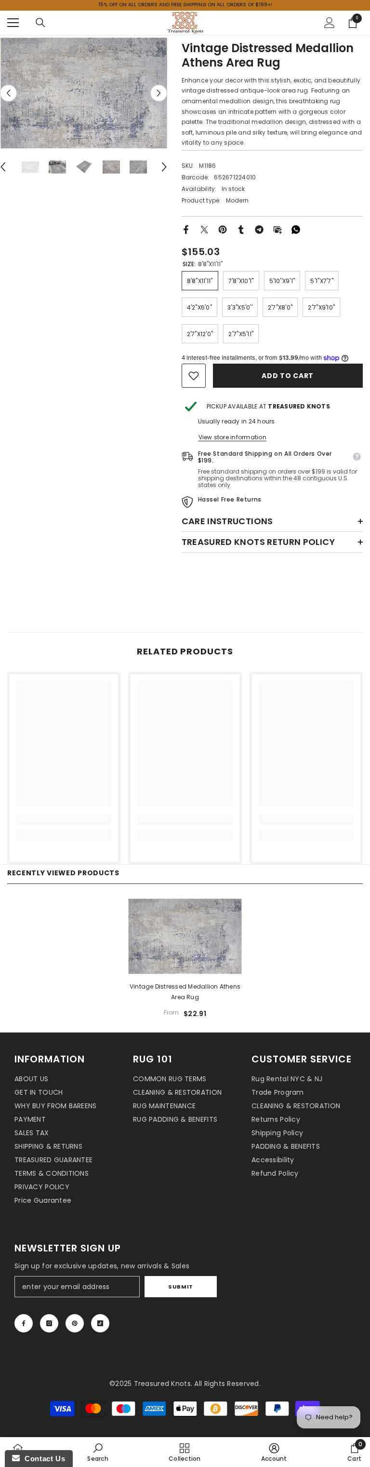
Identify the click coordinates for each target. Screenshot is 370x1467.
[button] (8, 92)
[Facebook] (186, 229)
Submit (180, 1286)
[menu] (13, 22)
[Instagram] (49, 1323)
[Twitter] (204, 229)
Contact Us (42, 1458)
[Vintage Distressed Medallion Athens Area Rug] (185, 936)
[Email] (277, 229)
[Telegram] (259, 229)
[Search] (40, 22)
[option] (83, 93)
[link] (194, 376)
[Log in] (329, 22)
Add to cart (288, 375)
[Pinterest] (222, 229)
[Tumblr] (241, 229)
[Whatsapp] (295, 229)
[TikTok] (100, 1323)
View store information (232, 437)
